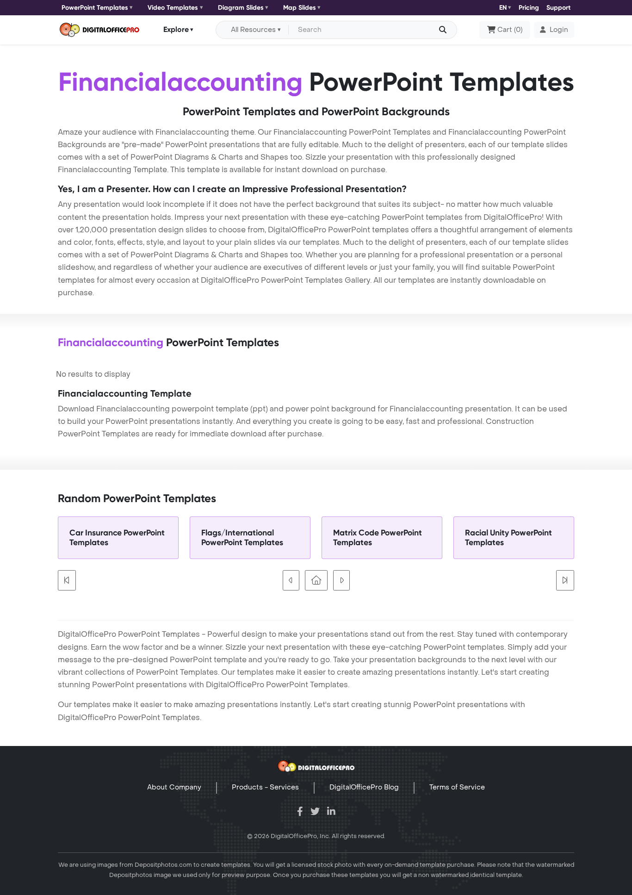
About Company (174, 787)
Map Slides (299, 8)
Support (558, 8)
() (509, 29)
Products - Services (265, 787)
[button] (554, 30)
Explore (176, 29)
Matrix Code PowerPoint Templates (377, 537)
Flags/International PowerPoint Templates (242, 537)
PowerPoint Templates (95, 8)
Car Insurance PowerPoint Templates (117, 537)
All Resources (253, 29)
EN (503, 8)
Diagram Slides (241, 8)
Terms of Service (457, 787)
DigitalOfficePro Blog (364, 787)
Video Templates (173, 8)
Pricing (529, 8)
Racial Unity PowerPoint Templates (508, 537)
